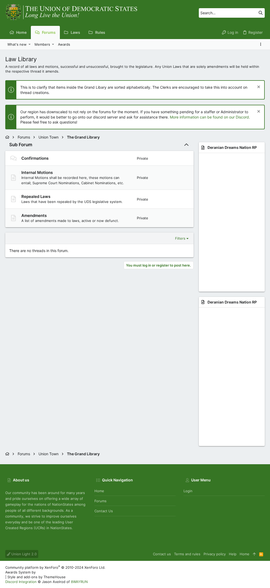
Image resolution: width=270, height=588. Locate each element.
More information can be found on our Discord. (210, 117)
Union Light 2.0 (23, 554)
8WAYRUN (79, 582)
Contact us (103, 511)
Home (99, 491)
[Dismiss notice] (258, 87)
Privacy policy (215, 554)
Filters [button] (180, 238)
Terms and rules (187, 554)
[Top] (254, 554)
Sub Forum (20, 144)
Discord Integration (21, 582)
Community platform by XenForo (55, 567)
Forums (100, 501)
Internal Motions (37, 172)
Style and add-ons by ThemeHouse (36, 577)
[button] (29, 44)
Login (188, 491)
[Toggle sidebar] (261, 44)
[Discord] (262, 574)
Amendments (34, 215)
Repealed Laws (35, 196)
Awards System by (50, 572)
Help (233, 554)
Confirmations (35, 158)
